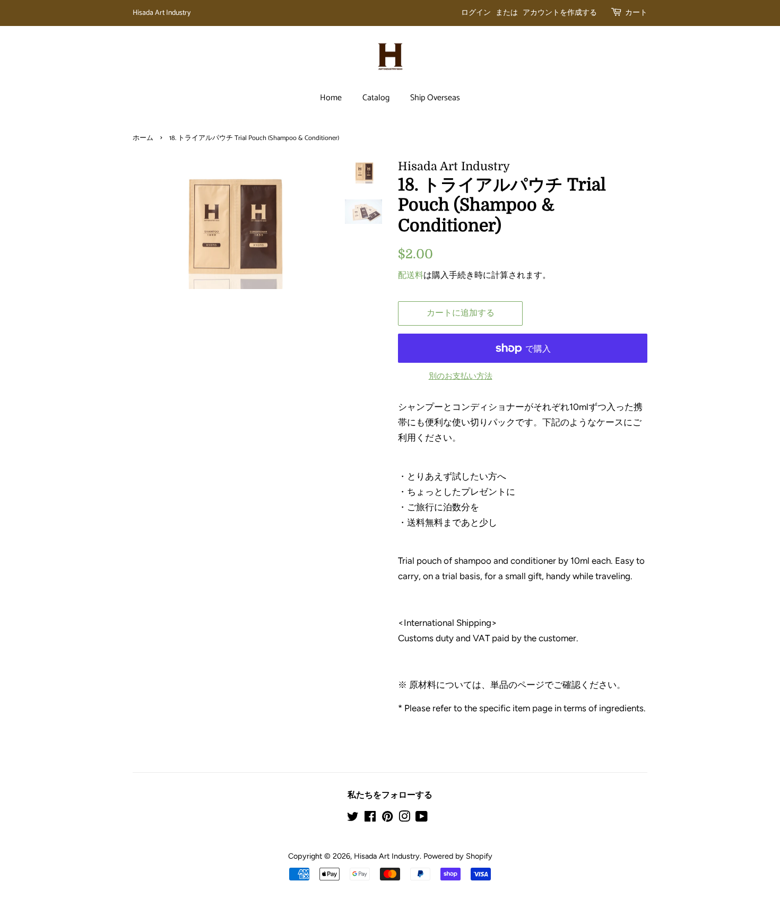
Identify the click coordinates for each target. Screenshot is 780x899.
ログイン (476, 13)
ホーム (143, 138)
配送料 (410, 275)
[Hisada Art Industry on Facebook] (370, 818)
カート (636, 13)
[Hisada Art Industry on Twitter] (353, 818)
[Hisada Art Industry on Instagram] (404, 818)
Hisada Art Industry (161, 13)
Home (331, 98)
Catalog (375, 98)
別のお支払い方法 (460, 376)
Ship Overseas (435, 98)
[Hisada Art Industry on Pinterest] (387, 818)
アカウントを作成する (560, 13)
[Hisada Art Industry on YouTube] (421, 818)
